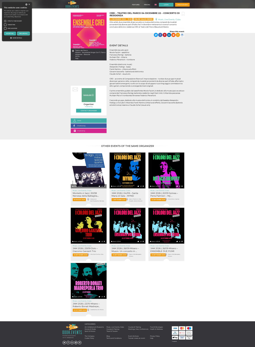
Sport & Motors (90, 331)
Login (166, 5)
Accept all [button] (10, 33)
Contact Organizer (89, 111)
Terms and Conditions (114, 338)
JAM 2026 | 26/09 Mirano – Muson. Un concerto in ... (125, 249)
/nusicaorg (81, 131)
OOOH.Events (71, 335)
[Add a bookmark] (183, 14)
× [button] (29, 4)
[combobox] (26, 4)
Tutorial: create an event (136, 338)
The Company (89, 336)
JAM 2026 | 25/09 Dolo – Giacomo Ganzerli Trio (85, 249)
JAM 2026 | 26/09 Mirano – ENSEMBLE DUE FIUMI (164, 249)
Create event (182, 5)
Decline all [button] (23, 33)
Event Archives (133, 336)
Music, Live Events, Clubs (169, 19)
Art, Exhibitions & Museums (94, 327)
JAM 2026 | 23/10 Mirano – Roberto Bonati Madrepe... (86, 305)
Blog (108, 336)
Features (135, 5)
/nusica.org (81, 126)
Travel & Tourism (112, 331)
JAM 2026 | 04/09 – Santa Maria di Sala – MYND (125, 194)
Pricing (147, 5)
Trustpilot (174, 341)
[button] (17, 38)
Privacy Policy (155, 336)
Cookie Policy (89, 338)
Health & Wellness (156, 329)
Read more (18, 17)
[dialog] (17, 21)
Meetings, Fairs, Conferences (138, 329)
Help (151, 338)
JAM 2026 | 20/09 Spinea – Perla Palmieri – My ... (164, 194)
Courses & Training (134, 327)
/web (79, 121)
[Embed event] (178, 35)
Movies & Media (90, 329)
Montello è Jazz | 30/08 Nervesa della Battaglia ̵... (86, 194)
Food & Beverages (156, 327)
